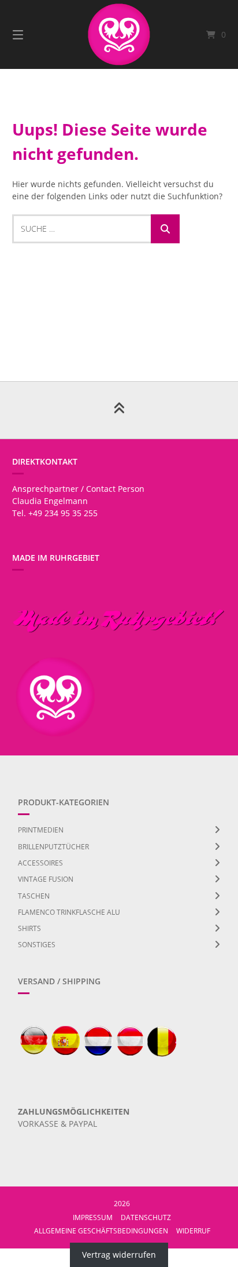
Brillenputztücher (53, 847)
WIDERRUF (193, 1230)
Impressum (93, 1217)
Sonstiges (36, 945)
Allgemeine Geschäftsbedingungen (101, 1230)
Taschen (34, 896)
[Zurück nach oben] (119, 410)
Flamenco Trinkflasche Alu (69, 912)
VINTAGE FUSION (45, 879)
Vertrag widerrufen (119, 1254)
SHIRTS (29, 928)
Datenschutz (146, 1217)
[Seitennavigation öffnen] (33, 34)
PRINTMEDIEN (41, 830)
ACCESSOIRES (40, 863)
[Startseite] (119, 34)
